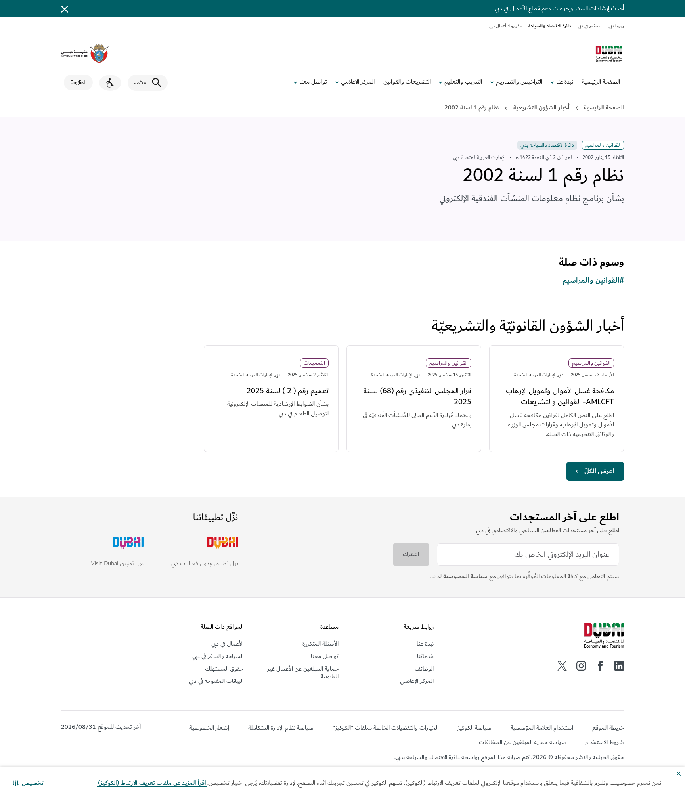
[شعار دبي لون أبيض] (604, 635)
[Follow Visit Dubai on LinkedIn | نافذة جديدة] (619, 666)
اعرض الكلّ (599, 471)
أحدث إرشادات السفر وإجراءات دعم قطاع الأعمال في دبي (559, 8)
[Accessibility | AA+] (110, 83)
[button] (28, 783)
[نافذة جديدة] (85, 53)
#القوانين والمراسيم (593, 280)
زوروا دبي (616, 26)
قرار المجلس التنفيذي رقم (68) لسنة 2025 (417, 396)
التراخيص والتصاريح (519, 82)
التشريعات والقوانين (407, 82)
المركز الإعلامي (358, 82)
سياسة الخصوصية (465, 576)
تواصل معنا (313, 82)
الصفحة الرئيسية (601, 82)
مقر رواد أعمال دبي (505, 26)
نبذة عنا (564, 82)
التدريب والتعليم (463, 82)
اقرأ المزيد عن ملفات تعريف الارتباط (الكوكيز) (152, 783)
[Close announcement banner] (64, 8)
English (78, 82)
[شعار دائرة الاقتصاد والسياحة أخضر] (609, 54)
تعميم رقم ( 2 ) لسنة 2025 (288, 391)
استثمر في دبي (590, 26)
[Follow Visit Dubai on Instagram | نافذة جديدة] (581, 666)
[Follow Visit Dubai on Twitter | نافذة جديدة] (562, 666)
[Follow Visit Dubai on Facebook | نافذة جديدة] (600, 666)
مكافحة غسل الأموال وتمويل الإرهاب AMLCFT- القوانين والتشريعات (560, 396)
